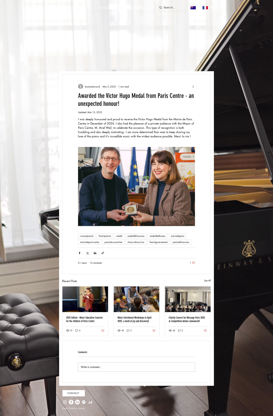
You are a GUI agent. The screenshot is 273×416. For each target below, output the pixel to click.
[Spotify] (83, 402)
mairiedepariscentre (89, 242)
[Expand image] (136, 186)
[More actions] (193, 86)
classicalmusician (135, 242)
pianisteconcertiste (113, 242)
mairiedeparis (177, 235)
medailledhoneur (158, 235)
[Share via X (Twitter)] (87, 253)
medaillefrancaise (135, 235)
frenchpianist (105, 235)
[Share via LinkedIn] (95, 253)
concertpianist (86, 235)
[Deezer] (90, 402)
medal (119, 235)
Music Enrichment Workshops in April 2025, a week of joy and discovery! (135, 319)
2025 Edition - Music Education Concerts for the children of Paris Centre (84, 319)
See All (207, 280)
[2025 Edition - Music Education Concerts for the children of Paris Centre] (85, 299)
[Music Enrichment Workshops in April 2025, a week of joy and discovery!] (136, 299)
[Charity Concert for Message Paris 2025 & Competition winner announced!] (188, 299)
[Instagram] (64, 402)
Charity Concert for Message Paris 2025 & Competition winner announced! (187, 319)
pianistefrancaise (181, 242)
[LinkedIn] (77, 402)
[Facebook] (71, 402)
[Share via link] (102, 253)
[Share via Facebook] (79, 253)
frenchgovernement (158, 242)
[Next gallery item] (191, 186)
